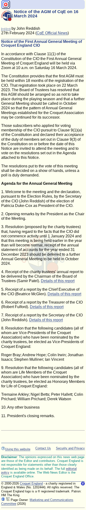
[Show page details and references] (3, 500)
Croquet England (31, 483)
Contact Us (43, 448)
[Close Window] (6, 4)
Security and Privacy (70, 448)
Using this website (17, 449)
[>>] (8, 28)
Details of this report (58, 281)
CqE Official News (52, 33)
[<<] (3, 28)
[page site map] (8, 500)
